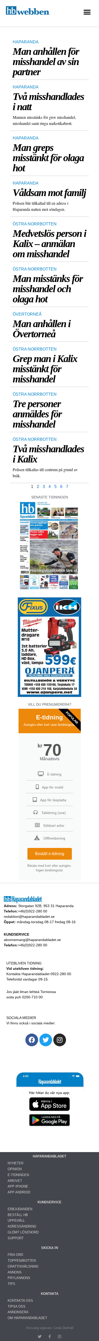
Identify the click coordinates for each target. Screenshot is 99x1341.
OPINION (15, 1169)
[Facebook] (31, 1040)
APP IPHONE (18, 1186)
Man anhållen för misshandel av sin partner (46, 62)
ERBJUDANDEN (20, 1209)
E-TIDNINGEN (18, 1175)
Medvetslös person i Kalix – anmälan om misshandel (49, 244)
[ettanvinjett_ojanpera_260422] (49, 696)
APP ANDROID (19, 1192)
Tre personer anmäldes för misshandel (37, 414)
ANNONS (15, 1272)
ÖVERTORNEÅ (27, 314)
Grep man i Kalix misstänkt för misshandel (45, 369)
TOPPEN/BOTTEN (22, 1260)
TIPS (11, 1284)
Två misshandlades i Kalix (48, 454)
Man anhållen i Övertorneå (41, 329)
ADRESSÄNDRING (22, 1226)
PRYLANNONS (19, 1278)
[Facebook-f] (50, 1336)
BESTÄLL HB (18, 1215)
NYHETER (15, 1163)
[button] (87, 12)
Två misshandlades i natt (48, 101)
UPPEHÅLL (16, 1220)
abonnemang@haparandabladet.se (32, 940)
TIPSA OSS (16, 1306)
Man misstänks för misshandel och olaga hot (48, 289)
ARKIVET (15, 1181)
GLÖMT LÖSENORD (23, 1232)
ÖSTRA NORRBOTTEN (35, 224)
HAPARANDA (26, 42)
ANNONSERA (18, 1312)
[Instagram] (59, 1040)
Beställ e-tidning (49, 854)
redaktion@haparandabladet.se (29, 916)
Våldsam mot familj (49, 192)
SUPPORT (16, 1238)
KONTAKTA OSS (20, 1301)
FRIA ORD (15, 1255)
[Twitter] (45, 1040)
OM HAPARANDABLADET (27, 1318)
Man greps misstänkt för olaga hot (48, 158)
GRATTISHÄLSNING (23, 1266)
